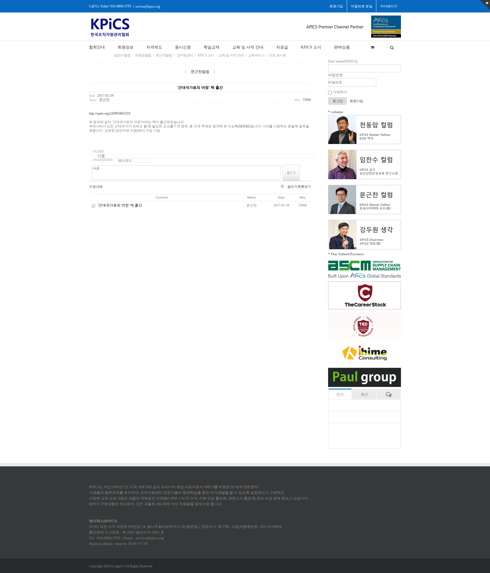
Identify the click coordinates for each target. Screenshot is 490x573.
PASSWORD (103, 160)
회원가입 (356, 101)
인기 (340, 394)
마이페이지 (388, 6)
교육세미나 (256, 55)
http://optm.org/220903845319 (109, 113)
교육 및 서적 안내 (231, 55)
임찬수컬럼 (122, 55)
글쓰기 (292, 187)
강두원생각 (185, 55)
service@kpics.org (147, 6)
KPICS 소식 (206, 55)
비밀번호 (335, 75)
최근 (364, 394)
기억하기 (339, 92)
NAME (99, 151)
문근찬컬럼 (164, 55)
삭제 (99, 187)
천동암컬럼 (143, 55)
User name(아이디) (342, 61)
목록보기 (304, 187)
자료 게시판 (277, 55)
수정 (92, 187)
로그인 (338, 101)
